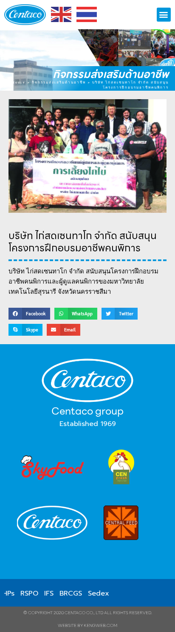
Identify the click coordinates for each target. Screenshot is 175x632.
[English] (61, 14)
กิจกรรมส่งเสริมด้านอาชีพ (111, 74)
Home (18, 82)
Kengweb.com (100, 625)
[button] (164, 15)
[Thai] (87, 14)
